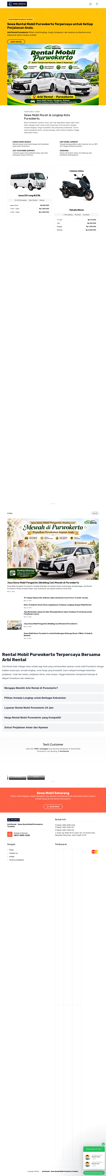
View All (95, 513)
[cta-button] (91, 4)
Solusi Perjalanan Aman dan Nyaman (26, 727)
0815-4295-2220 (22, 835)
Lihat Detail (16, 42)
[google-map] (9, 834)
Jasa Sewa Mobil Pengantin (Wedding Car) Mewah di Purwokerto (43, 582)
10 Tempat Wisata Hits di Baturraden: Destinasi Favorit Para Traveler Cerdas (56, 598)
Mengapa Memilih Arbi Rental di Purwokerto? (31, 688)
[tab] (50, 503)
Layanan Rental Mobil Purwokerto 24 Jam (28, 707)
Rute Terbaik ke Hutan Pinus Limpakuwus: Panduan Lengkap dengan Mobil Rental (57, 605)
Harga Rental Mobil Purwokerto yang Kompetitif (32, 717)
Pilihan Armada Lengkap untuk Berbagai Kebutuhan (35, 697)
